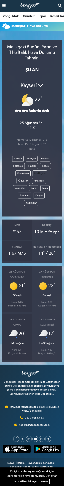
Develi (45, 158)
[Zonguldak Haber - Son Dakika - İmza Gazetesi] (31, 6)
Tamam (44, 482)
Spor (42, 16)
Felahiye (18, 166)
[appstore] (16, 450)
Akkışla (18, 158)
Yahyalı (39, 195)
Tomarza (25, 195)
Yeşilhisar (31, 203)
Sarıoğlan (20, 188)
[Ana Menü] (4, 5)
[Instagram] (29, 439)
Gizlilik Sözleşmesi (42, 466)
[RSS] (48, 439)
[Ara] (60, 5)
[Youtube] (35, 439)
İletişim (21, 463)
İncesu (45, 166)
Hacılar (32, 166)
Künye (11, 463)
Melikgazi (40, 173)
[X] (22, 439)
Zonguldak (11, 16)
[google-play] (47, 450)
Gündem (29, 16)
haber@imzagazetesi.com (34, 425)
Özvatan (23, 180)
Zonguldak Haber (20, 466)
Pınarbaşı (39, 180)
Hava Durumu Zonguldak (41, 463)
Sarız (34, 188)
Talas (45, 188)
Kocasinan (23, 173)
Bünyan (31, 158)
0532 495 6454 (34, 418)
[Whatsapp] (42, 439)
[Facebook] (16, 439)
